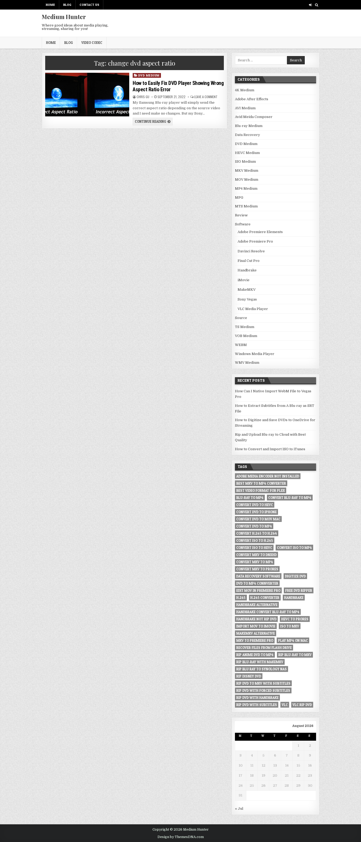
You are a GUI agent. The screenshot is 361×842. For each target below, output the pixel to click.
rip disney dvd (248, 676)
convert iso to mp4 (294, 547)
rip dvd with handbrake (257, 697)
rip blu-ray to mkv (295, 655)
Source (241, 318)
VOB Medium (246, 336)
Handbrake (247, 270)
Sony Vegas (247, 299)
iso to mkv (289, 626)
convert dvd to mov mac (258, 519)
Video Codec (91, 42)
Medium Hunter (64, 17)
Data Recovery (247, 135)
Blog (67, 5)
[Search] (316, 4)
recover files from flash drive (264, 647)
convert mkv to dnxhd (256, 555)
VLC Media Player (253, 309)
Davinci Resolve (251, 251)
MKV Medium (246, 170)
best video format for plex (260, 490)
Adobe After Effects (251, 99)
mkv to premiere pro (254, 640)
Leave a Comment (205, 96)
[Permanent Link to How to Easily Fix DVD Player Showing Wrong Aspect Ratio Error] (87, 94)
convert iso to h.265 (254, 540)
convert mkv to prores (257, 569)
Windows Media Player (254, 354)
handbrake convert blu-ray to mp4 (267, 612)
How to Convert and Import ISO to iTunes (270, 449)
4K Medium (244, 90)
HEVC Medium (247, 153)
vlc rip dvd (302, 705)
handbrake (293, 597)
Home (50, 5)
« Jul (239, 809)
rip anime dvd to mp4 (255, 655)
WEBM (241, 345)
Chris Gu (143, 96)
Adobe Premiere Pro (255, 241)
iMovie (243, 280)
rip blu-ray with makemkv (259, 662)
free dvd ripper (298, 590)
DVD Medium (149, 75)
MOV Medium (246, 179)
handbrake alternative (256, 605)
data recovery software (258, 576)
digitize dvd (295, 576)
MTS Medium (246, 206)
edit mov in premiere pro (258, 590)
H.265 (241, 597)
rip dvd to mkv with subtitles (263, 683)
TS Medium (244, 327)
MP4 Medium (246, 188)
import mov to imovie (255, 626)
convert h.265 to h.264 (256, 533)
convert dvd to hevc (254, 505)
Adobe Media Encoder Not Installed (267, 476)
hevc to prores (294, 619)
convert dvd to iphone (256, 512)
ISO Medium (245, 161)
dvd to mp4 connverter (257, 583)
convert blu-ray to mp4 (289, 497)
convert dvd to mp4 (254, 526)
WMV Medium (247, 363)
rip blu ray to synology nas (261, 669)
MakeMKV (247, 290)
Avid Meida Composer (253, 117)
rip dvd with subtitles (256, 705)
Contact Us (89, 5)
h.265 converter (264, 597)
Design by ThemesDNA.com (181, 837)
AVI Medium (245, 108)
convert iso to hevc (254, 547)
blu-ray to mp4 (249, 497)
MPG (239, 197)
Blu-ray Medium (248, 126)
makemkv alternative (255, 633)
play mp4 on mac (293, 640)
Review (241, 215)
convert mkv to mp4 (254, 562)
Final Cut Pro (249, 261)
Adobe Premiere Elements (260, 232)
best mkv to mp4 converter (261, 483)
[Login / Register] (310, 4)
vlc (285, 705)
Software (243, 224)
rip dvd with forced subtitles (263, 690)
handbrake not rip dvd (256, 619)
